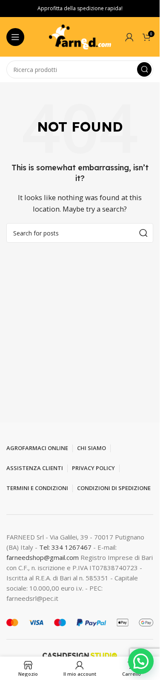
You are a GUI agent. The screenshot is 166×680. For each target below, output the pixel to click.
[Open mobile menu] (15, 37)
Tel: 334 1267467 (66, 547)
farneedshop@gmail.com (42, 557)
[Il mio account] (129, 37)
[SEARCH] (144, 69)
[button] (141, 661)
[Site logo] (80, 36)
